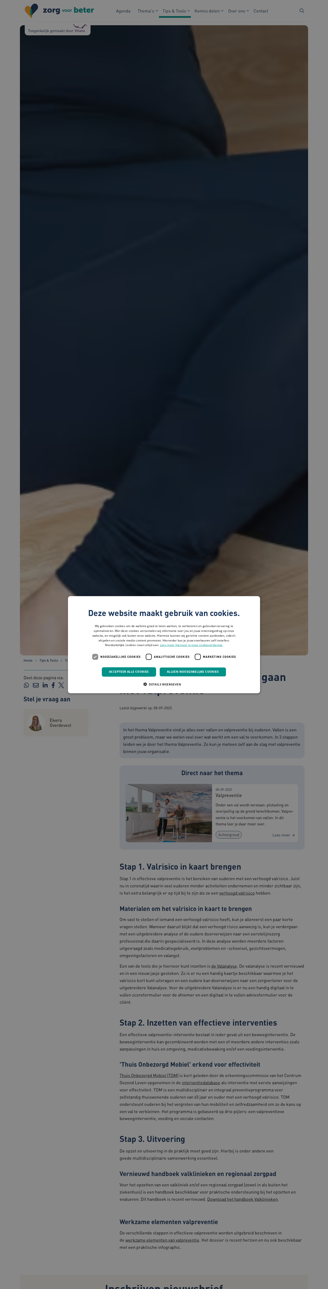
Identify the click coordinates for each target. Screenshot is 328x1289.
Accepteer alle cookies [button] (129, 672)
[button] (164, 684)
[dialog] (164, 644)
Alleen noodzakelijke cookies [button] (193, 672)
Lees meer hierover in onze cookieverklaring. (191, 645)
